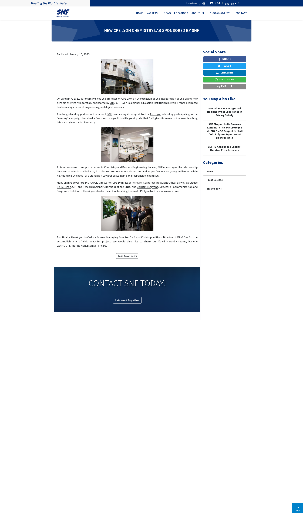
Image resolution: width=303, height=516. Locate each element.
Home (139, 13)
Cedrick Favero (96, 237)
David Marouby (167, 241)
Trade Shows (214, 188)
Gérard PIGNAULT (86, 182)
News (167, 13)
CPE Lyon (126, 98)
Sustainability (220, 13)
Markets (152, 13)
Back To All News (127, 255)
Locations (181, 13)
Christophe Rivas (151, 237)
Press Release (215, 180)
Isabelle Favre (133, 182)
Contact (241, 13)
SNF (112, 102)
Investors (191, 3)
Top (298, 510)
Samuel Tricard (97, 245)
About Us (197, 13)
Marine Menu (79, 245)
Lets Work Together (127, 300)
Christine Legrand (147, 187)
